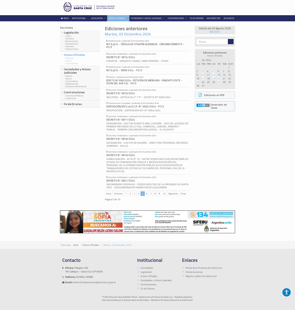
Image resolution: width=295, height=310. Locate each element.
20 (219, 78)
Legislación (97, 18)
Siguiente (173, 193)
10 (203, 75)
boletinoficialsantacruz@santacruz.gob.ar (94, 282)
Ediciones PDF (214, 18)
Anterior (118, 193)
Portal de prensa (194, 272)
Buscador (229, 18)
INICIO (66, 18)
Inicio (108, 193)
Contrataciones (176, 18)
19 (213, 78)
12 (213, 75)
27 (219, 82)
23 (198, 82)
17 (203, 78)
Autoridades (147, 268)
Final (183, 193)
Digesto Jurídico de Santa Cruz (201, 276)
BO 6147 (215, 32)
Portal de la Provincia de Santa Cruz (203, 268)
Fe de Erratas (197, 18)
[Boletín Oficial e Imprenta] (103, 7)
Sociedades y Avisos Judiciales (146, 18)
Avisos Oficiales (117, 18)
